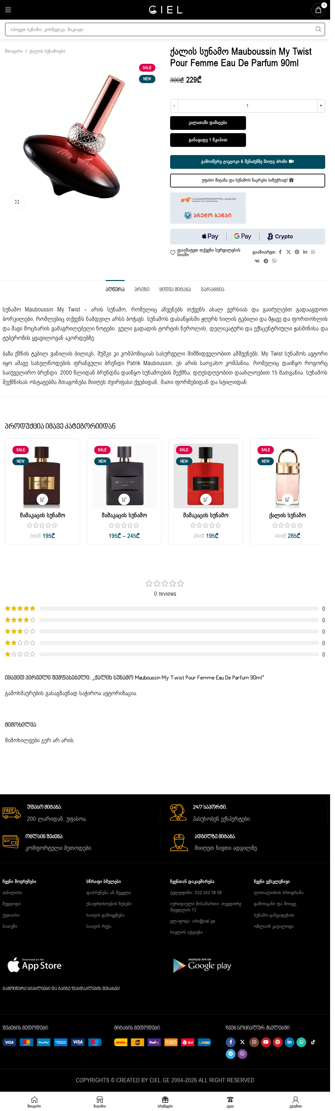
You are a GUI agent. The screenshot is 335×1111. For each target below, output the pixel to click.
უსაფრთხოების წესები (109, 904)
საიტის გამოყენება (105, 915)
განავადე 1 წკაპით (208, 140)
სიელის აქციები (186, 932)
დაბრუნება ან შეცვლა (108, 893)
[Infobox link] (81, 814)
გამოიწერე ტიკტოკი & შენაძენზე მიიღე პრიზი (244, 162)
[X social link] (288, 252)
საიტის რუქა (99, 926)
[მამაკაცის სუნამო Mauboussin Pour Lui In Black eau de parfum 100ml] (124, 476)
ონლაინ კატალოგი (274, 926)
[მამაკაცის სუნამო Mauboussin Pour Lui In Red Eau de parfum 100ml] (206, 476)
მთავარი (14, 51)
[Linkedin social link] (305, 252)
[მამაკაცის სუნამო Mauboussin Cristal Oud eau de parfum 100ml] (42, 476)
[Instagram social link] (254, 1042)
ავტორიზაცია (119, 693)
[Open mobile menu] (8, 9)
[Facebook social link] (280, 252)
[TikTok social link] (313, 1042)
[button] (42, 499)
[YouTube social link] (266, 1042)
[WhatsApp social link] (313, 252)
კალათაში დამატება (208, 123)
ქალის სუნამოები (47, 51)
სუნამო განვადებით (274, 915)
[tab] (115, 289)
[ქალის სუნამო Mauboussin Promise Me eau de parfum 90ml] (287, 476)
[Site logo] (165, 9)
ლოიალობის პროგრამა (279, 893)
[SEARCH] (318, 29)
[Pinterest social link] (297, 252)
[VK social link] (257, 261)
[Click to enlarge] (17, 202)
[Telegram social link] (266, 261)
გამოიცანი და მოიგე (275, 904)
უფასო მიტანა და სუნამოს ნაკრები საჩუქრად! (245, 180)
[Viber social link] (274, 261)
